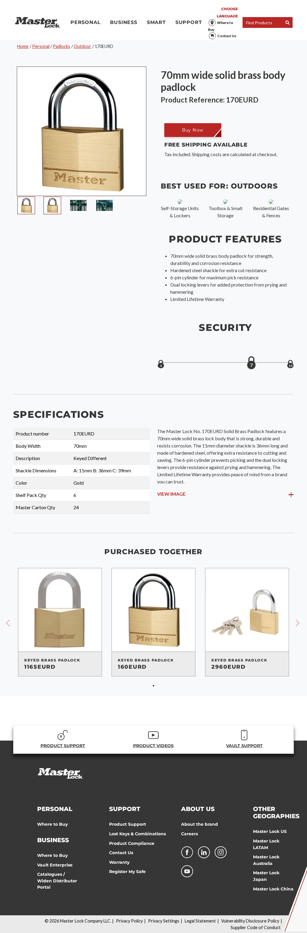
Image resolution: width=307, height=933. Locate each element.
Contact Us (226, 36)
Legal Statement (200, 920)
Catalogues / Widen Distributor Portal (57, 881)
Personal (85, 22)
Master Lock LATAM (266, 844)
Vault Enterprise (55, 865)
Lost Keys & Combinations (137, 833)
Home (22, 46)
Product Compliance (131, 843)
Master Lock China (273, 889)
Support (188, 22)
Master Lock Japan (266, 876)
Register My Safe (127, 871)
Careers (189, 833)
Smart (156, 22)
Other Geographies (276, 812)
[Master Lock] (37, 22)
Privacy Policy (129, 920)
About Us (198, 809)
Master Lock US (270, 831)
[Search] (287, 22)
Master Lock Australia (266, 860)
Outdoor (82, 46)
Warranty (119, 862)
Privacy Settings (163, 920)
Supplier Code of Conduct (256, 927)
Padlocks (61, 46)
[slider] (251, 363)
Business (123, 22)
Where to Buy (220, 26)
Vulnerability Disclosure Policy (250, 920)
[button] (192, 130)
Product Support (127, 824)
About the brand (199, 824)
